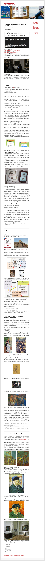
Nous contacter (11, 555)
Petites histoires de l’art (35, 22)
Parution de (37, 27)
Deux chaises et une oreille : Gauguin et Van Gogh (14, 433)
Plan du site (15, 555)
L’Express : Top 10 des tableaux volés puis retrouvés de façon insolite (12, 50)
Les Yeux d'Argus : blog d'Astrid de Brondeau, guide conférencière (37, 33)
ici (13, 87)
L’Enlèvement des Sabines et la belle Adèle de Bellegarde (36, 28)
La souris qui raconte (35, 34)
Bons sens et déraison (35, 32)
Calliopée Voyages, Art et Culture (36, 35)
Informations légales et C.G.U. (20, 555)
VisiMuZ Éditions (9, 3)
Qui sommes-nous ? (6, 555)
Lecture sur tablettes (35, 23)
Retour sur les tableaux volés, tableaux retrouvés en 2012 (11, 52)
